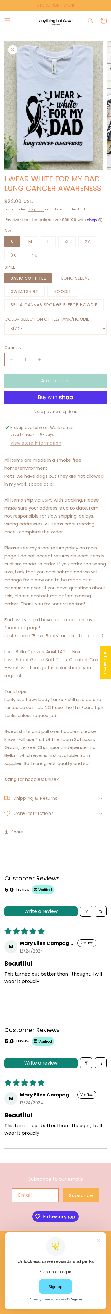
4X (34, 255)
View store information (35, 443)
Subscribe (81, 1195)
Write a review (41, 911)
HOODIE (62, 291)
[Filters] (86, 911)
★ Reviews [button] (105, 662)
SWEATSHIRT (24, 291)
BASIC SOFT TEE (28, 278)
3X (13, 255)
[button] (7, 20)
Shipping (36, 209)
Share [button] (17, 832)
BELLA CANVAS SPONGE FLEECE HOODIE (54, 305)
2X (87, 242)
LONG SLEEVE (75, 278)
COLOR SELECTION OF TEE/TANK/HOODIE (46, 319)
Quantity (12, 348)
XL (67, 242)
